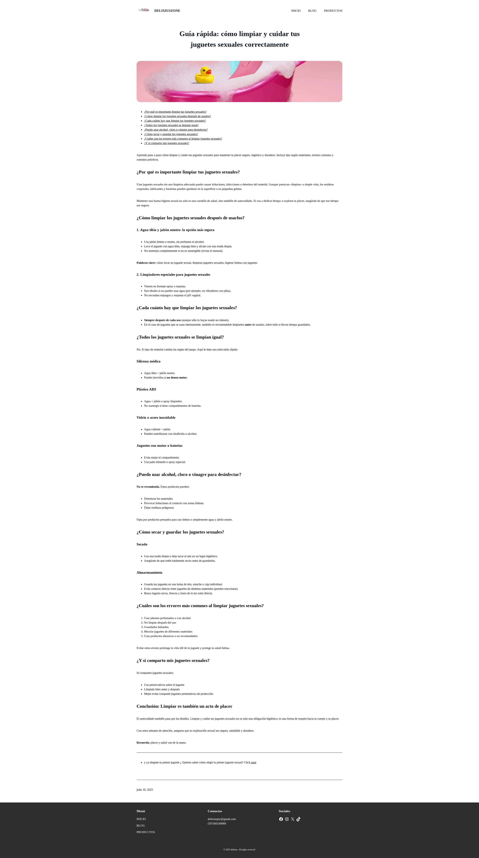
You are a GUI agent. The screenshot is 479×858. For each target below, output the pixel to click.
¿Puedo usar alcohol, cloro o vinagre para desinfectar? (176, 129)
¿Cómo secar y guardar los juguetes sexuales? (171, 134)
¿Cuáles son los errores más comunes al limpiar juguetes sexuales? (183, 138)
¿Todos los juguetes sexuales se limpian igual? (171, 125)
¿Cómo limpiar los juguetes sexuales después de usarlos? (177, 116)
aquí (253, 762)
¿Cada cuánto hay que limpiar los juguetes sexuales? (175, 120)
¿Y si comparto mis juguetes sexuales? (166, 143)
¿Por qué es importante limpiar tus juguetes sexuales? (175, 111)
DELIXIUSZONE (167, 11)
